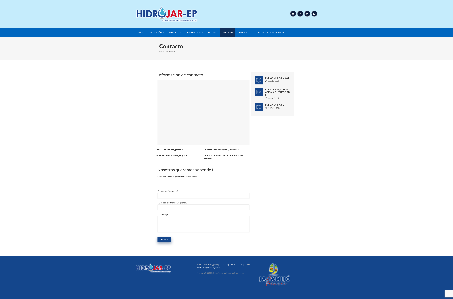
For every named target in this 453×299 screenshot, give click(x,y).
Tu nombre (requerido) (167, 191)
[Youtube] (293, 14)
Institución (155, 32)
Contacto (227, 32)
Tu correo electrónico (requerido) (172, 202)
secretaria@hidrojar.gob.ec (208, 267)
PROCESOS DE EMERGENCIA (271, 32)
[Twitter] (307, 14)
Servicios (173, 32)
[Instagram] (314, 14)
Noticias (212, 32)
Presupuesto (244, 32)
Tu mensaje (162, 214)
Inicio (141, 32)
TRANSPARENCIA (193, 32)
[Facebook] (300, 14)
